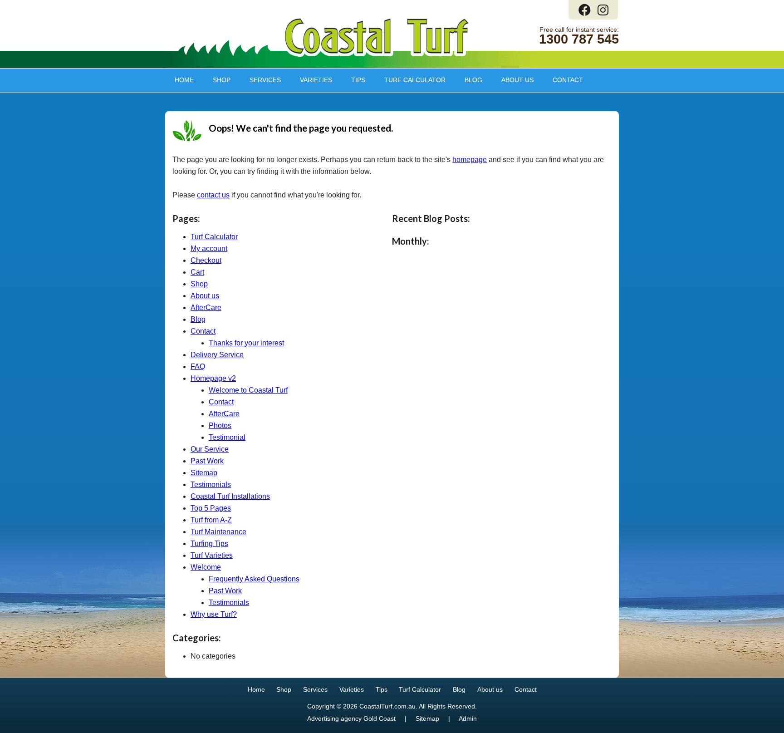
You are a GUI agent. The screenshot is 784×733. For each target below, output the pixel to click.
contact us (213, 195)
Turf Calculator (415, 80)
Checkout (206, 260)
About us (513, 80)
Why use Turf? (214, 614)
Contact (568, 80)
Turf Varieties (212, 555)
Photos (220, 425)
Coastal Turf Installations (230, 496)
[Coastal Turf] (376, 54)
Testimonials (211, 484)
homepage (469, 159)
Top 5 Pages (211, 508)
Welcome (206, 567)
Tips (353, 80)
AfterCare (206, 307)
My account (209, 248)
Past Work (207, 461)
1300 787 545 (579, 39)
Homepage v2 (213, 378)
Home (184, 80)
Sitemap (204, 473)
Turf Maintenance (218, 532)
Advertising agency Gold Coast (351, 718)
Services (260, 80)
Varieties (311, 80)
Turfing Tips (209, 543)
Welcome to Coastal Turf (248, 390)
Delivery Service (217, 355)
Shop (216, 80)
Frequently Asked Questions (254, 579)
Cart (197, 272)
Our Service (210, 449)
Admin (468, 718)
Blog (473, 80)
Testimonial (227, 437)
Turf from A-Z (211, 520)
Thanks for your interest (246, 343)
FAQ (198, 366)
